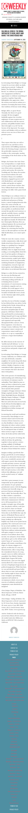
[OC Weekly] (6, 14)
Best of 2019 (14, 686)
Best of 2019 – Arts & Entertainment (14, 688)
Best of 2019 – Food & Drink (15, 694)
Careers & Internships (14, 718)
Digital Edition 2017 (15, 747)
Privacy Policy (14, 654)
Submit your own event (14, 791)
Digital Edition (14, 744)
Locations (15, 709)
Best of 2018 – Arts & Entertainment (14, 671)
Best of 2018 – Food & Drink (15, 677)
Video (14, 800)
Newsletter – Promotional (15, 776)
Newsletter (14, 753)
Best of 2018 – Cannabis (15, 674)
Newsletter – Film (15, 767)
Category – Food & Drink (14, 730)
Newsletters (14, 756)
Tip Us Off (14, 797)
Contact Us (14, 648)
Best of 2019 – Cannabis (15, 691)
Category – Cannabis (14, 724)
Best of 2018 (14, 668)
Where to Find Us (14, 803)
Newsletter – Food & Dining (15, 770)
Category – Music (14, 733)
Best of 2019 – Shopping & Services (15, 697)
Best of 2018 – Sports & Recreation (15, 682)
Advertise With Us (14, 662)
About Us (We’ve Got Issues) (14, 660)
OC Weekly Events (14, 779)
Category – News (14, 736)
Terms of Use (14, 651)
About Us (14, 644)
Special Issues (14, 788)
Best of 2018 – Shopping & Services (15, 679)
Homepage (14, 750)
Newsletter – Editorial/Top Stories (15, 761)
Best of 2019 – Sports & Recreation (15, 700)
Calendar (14, 703)
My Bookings (14, 712)
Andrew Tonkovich (7, 40)
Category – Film (14, 727)
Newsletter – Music (15, 773)
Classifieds (14, 739)
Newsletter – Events (15, 764)
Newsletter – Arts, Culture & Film (15, 758)
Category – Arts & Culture (14, 721)
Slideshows (14, 785)
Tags (15, 715)
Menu (15, 25)
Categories (15, 706)
